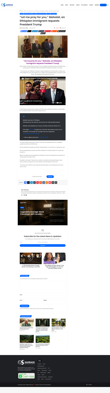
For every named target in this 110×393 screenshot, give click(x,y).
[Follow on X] (26, 27)
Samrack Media (48, 384)
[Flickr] (25, 195)
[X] (28, 182)
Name (21, 294)
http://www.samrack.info (42, 368)
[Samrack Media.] (7, 5)
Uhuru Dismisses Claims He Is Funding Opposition (26, 328)
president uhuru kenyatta (42, 376)
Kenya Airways (44, 370)
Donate (91, 4)
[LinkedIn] (31, 182)
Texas (39, 379)
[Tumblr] (34, 182)
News (66, 4)
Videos (78, 4)
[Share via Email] (53, 182)
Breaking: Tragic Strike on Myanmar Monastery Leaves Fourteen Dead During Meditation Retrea (26, 345)
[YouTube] (26, 195)
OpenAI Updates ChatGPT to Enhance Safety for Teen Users (58, 329)
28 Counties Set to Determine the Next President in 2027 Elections (42, 345)
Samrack (37, 384)
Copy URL (50, 176)
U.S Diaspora (53, 13)
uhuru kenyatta (48, 379)
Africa (25, 10)
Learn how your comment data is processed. (44, 308)
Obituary (72, 4)
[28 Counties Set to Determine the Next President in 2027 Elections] (43, 339)
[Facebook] (25, 182)
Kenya (34, 13)
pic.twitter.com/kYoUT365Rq (31, 133)
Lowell (50, 370)
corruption (39, 363)
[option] (43, 212)
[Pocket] (50, 182)
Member (97, 4)
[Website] (22, 195)
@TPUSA (31, 129)
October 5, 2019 (43, 137)
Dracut (44, 363)
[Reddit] (40, 182)
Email (21, 300)
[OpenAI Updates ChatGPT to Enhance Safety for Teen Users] (59, 323)
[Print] (56, 182)
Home (62, 4)
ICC (48, 368)
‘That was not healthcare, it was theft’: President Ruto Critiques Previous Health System (42, 329)
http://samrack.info (41, 366)
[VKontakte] (43, 182)
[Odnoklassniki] (46, 182)
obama (43, 374)
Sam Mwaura (23, 27)
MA (38, 372)
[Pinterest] (37, 182)
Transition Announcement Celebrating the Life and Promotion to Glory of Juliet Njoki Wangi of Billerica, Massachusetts (33, 213)
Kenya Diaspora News (41, 13)
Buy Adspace (84, 4)
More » (64, 193)
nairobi (39, 374)
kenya (39, 370)
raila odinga (50, 376)
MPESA (49, 372)
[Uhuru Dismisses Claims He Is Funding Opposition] (27, 323)
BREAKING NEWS (27, 13)
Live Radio (103, 4)
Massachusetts (43, 372)
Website (45, 300)
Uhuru (42, 379)
